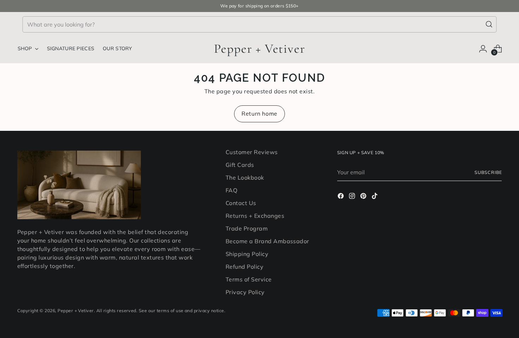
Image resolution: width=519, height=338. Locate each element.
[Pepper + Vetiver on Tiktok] (375, 197)
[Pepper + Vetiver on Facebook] (341, 197)
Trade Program (247, 228)
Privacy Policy (245, 292)
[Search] (489, 24)
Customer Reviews (252, 152)
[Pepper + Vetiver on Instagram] (352, 197)
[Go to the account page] (483, 49)
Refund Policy (244, 266)
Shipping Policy (247, 253)
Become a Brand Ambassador (267, 241)
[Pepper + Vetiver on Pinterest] (364, 197)
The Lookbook (245, 177)
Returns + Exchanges (255, 215)
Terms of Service (249, 279)
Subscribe (488, 172)
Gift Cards (240, 164)
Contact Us (241, 202)
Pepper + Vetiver (76, 310)
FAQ (231, 190)
